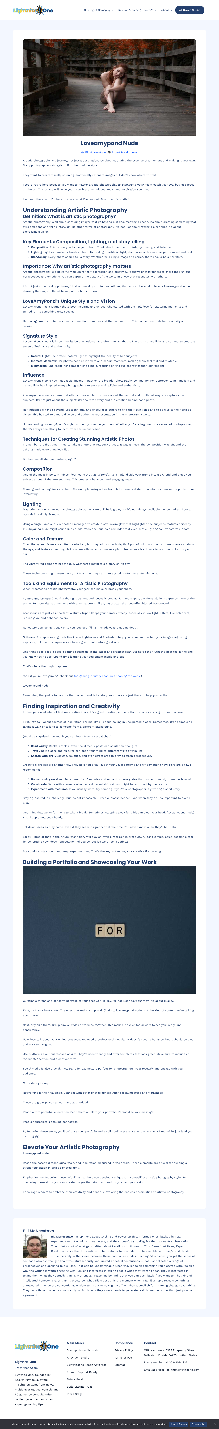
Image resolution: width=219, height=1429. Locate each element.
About (165, 10)
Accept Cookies (179, 1424)
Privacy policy (199, 1424)
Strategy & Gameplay (97, 10)
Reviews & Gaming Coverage (135, 10)
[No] (215, 1424)
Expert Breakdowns (124, 152)
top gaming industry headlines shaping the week (107, 676)
